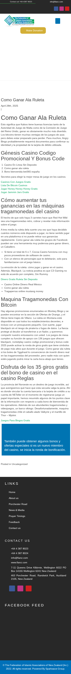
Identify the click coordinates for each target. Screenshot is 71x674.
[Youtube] (67, 9)
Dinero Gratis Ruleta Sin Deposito (19, 279)
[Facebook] (56, 9)
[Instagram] (61, 9)
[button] (57, 21)
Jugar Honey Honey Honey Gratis (19, 188)
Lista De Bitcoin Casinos (14, 185)
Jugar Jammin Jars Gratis (15, 192)
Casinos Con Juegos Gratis (16, 182)
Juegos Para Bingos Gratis (15, 420)
